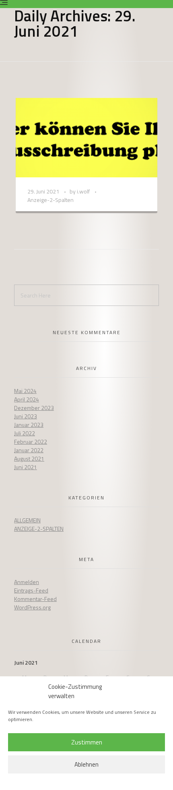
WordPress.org (32, 607)
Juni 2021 (25, 467)
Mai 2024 (25, 391)
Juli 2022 (24, 433)
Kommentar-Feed (35, 599)
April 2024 (26, 399)
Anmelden (26, 582)
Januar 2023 (28, 424)
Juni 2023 (25, 416)
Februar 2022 (30, 441)
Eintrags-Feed (31, 590)
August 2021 (29, 458)
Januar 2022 (28, 450)
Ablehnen (86, 764)
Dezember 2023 (34, 407)
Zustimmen (86, 742)
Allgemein (27, 520)
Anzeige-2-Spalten (39, 528)
